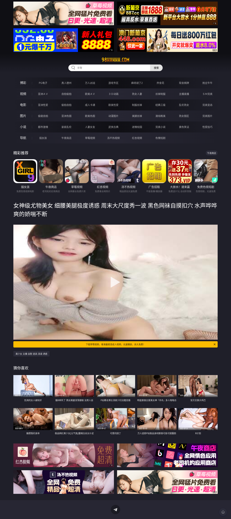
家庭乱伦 (66, 127)
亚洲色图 (66, 116)
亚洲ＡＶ (43, 94)
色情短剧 (160, 138)
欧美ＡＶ (90, 94)
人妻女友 (90, 127)
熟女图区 (184, 116)
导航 (23, 138)
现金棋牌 (184, 83)
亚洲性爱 (43, 105)
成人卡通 (90, 105)
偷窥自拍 (43, 116)
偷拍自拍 (66, 105)
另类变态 (207, 105)
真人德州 (66, 83)
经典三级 (160, 105)
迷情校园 (137, 127)
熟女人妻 (137, 94)
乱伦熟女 (184, 105)
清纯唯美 (160, 116)
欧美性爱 (113, 105)
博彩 (23, 83)
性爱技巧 (207, 127)
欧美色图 (90, 116)
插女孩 (43, 138)
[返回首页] (223, 512)
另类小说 (160, 127)
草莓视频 (90, 138)
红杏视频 (137, 138)
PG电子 (43, 83)
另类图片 (207, 116)
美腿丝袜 (137, 116)
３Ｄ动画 (113, 94)
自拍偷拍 (66, 94)
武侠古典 (113, 127)
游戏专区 (113, 83)
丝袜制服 (160, 94)
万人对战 (90, 83)
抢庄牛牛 (207, 83)
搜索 (156, 68)
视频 (23, 94)
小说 (23, 127)
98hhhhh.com (115, 60)
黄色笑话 (184, 127)
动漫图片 (113, 116)
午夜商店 (66, 138)
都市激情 (43, 127)
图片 (23, 116)
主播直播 (184, 94)
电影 (23, 105)
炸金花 (160, 83)
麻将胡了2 (137, 83)
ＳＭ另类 (207, 94)
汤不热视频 (113, 138)
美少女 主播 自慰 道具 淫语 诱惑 (31, 353)
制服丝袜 (137, 105)
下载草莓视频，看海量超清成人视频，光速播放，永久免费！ (115, 344)
